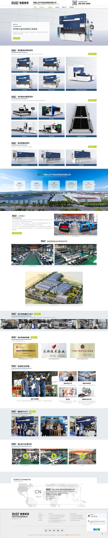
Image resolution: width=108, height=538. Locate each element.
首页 (35, 7)
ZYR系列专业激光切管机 (75, 520)
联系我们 (71, 7)
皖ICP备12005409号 (61, 535)
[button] (54, 288)
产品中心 (41, 7)
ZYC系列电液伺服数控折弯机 (54, 518)
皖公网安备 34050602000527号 (74, 535)
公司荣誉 (40, 518)
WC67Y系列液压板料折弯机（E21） (56, 522)
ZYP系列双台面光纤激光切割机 (76, 517)
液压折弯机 (51, 513)
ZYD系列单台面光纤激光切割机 (76, 515)
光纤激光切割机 (73, 513)
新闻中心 (64, 7)
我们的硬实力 (41, 515)
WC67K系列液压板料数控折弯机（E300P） (57, 520)
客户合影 (40, 517)
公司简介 (50, 7)
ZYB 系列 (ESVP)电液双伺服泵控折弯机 (57, 515)
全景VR (57, 7)
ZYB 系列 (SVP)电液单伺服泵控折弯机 (56, 517)
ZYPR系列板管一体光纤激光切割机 (77, 518)
